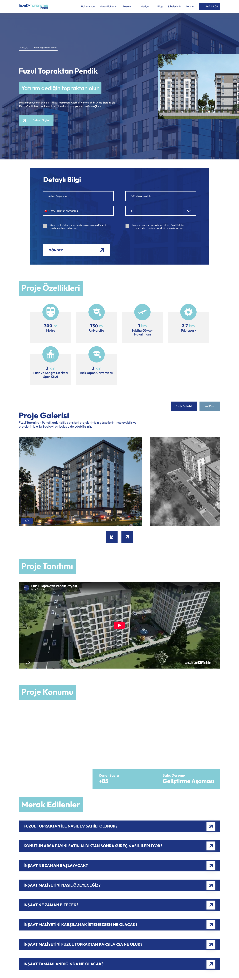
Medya (145, 6)
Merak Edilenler (109, 6)
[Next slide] (127, 537)
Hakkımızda (88, 6)
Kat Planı (210, 406)
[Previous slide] (112, 537)
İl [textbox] (131, 210)
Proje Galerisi (184, 406)
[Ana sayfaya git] (33, 6)
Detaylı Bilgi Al (41, 120)
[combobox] (49, 210)
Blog (160, 6)
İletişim (190, 6)
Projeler (128, 6)
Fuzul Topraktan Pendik (46, 47)
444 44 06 (212, 6)
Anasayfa (23, 47)
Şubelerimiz (174, 6)
